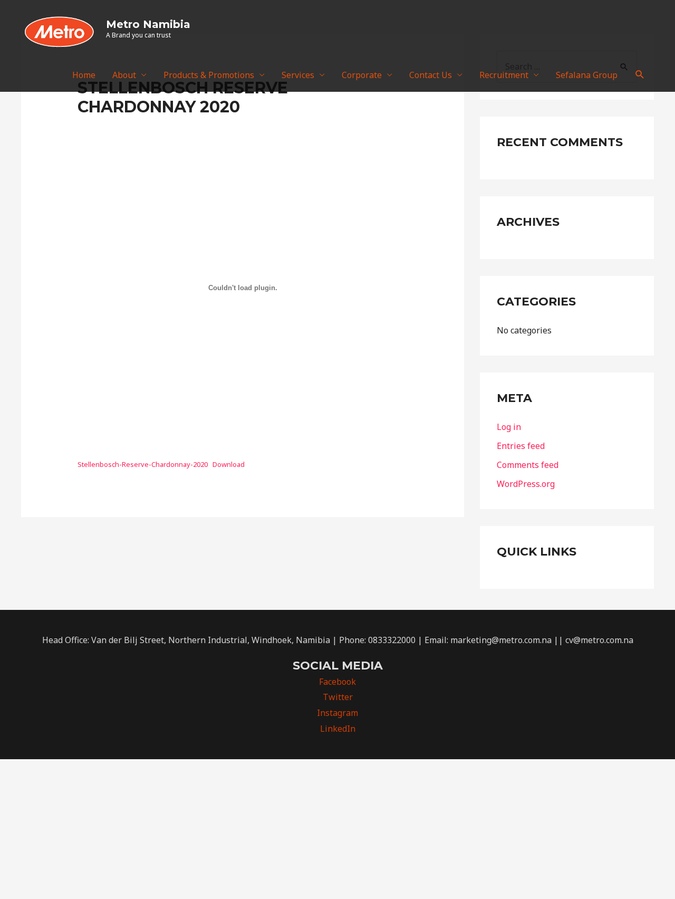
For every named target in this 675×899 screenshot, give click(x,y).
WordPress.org (526, 484)
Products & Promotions (208, 75)
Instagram (337, 713)
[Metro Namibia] (59, 28)
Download (229, 464)
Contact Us (430, 75)
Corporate (362, 75)
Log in (509, 427)
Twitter (338, 697)
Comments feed (527, 465)
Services (298, 75)
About (124, 75)
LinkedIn (337, 728)
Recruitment (503, 75)
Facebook (337, 681)
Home (83, 75)
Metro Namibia (148, 24)
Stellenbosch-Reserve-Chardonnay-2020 (143, 464)
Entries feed (521, 446)
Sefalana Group (587, 75)
